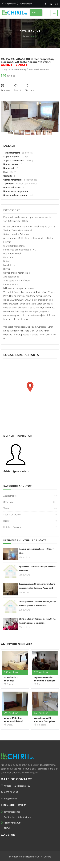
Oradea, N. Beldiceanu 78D (17, 785)
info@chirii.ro (10, 798)
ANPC (7, 828)
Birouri (6, 521)
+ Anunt (36, 12)
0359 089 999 (11, 792)
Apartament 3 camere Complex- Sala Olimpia (44, 721)
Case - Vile (8, 502)
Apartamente (9, 495)
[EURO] (45, 3)
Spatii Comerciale (11, 514)
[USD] (51, 3)
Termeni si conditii (12, 812)
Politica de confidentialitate (17, 817)
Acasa (26, 36)
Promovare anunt (12, 822)
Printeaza (5, 90)
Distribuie (29, 90)
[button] (54, 13)
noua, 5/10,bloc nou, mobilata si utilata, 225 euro (13, 721)
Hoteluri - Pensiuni (12, 527)
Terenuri (7, 508)
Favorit (17, 90)
